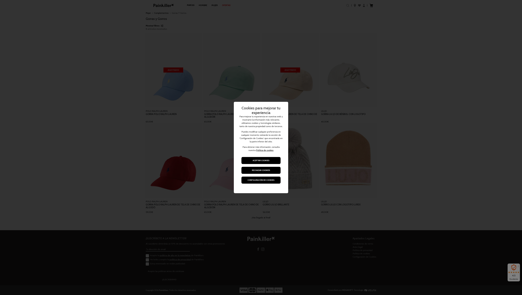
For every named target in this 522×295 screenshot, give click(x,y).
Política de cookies (265, 150)
